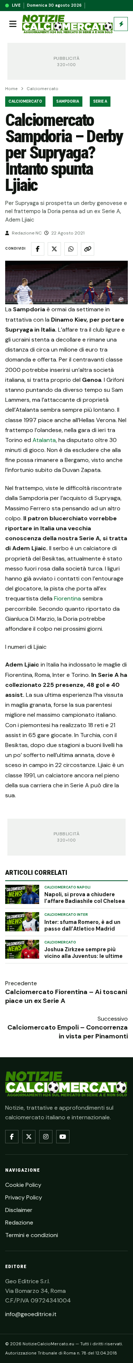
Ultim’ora (121, 24)
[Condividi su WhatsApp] (71, 249)
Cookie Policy (23, 1185)
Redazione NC (27, 233)
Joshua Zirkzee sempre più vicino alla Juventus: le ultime (83, 952)
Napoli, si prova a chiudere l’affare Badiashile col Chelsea (84, 897)
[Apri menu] (13, 24)
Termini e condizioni (31, 1235)
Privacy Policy (23, 1197)
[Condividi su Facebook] (37, 249)
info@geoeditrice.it (31, 1314)
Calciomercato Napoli (67, 887)
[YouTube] (62, 1136)
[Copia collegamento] (87, 249)
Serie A (100, 101)
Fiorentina (67, 598)
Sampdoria (67, 101)
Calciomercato (42, 89)
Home (11, 89)
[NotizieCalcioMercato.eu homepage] (67, 24)
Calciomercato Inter (66, 914)
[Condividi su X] (54, 249)
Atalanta (44, 440)
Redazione (19, 1222)
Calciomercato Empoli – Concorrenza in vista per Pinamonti (67, 1032)
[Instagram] (45, 1136)
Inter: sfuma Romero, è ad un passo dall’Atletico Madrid (82, 925)
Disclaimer (19, 1210)
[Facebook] (11, 1136)
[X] (28, 1136)
